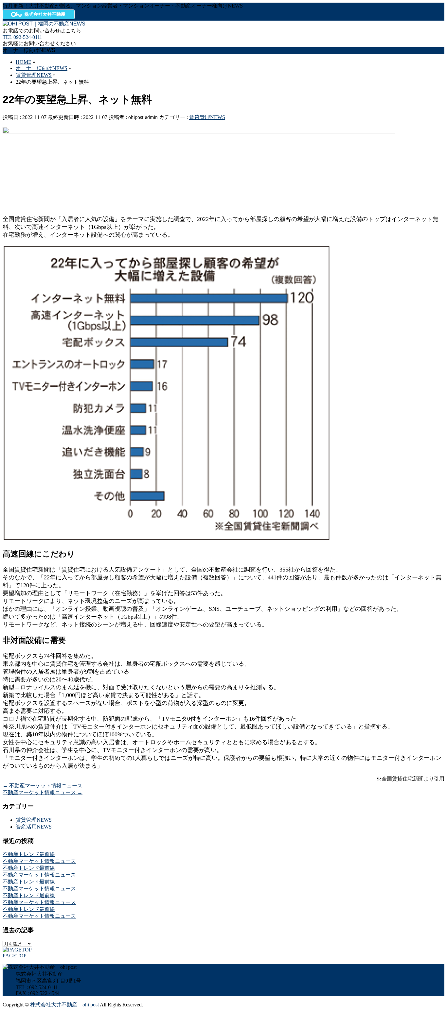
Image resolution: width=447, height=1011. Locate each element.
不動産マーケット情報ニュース (42, 785)
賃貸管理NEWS (207, 117)
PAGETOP (15, 955)
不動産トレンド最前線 (29, 854)
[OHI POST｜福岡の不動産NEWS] (44, 23)
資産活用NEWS (34, 827)
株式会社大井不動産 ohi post (64, 1004)
